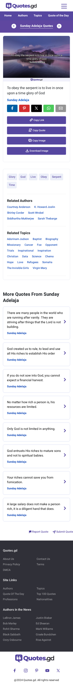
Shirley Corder (15, 213)
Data (25, 256)
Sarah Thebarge (47, 219)
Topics (38, 16)
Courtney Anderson (18, 207)
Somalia (47, 262)
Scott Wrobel (36, 213)
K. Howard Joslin (44, 207)
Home (8, 16)
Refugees (32, 262)
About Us (8, 559)
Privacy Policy (11, 564)
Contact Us (43, 559)
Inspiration (44, 251)
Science (36, 256)
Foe (39, 245)
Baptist (37, 239)
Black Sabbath (11, 634)
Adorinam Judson (18, 239)
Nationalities (44, 599)
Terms (40, 564)
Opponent (51, 245)
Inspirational (26, 251)
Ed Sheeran (42, 623)
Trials (10, 251)
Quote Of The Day (13, 594)
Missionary (14, 245)
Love (20, 262)
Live (33, 177)
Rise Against (43, 640)
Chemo (49, 256)
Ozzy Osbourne (12, 640)
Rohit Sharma (11, 629)
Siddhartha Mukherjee (20, 219)
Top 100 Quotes (46, 594)
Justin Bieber (44, 618)
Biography (52, 239)
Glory (12, 177)
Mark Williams (44, 629)
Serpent (56, 177)
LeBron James (11, 618)
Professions (10, 599)
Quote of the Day (58, 16)
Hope (10, 262)
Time (12, 185)
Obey (44, 177)
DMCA (7, 570)
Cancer (29, 245)
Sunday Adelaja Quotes (36, 26)
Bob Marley (10, 623)
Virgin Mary (40, 268)
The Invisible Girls (18, 268)
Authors (23, 16)
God (23, 177)
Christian (12, 256)
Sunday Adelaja (18, 100)
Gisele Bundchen (46, 634)
